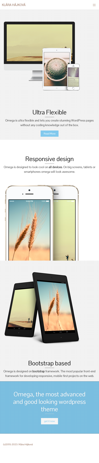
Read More (49, 133)
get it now (49, 421)
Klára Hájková (14, 5)
